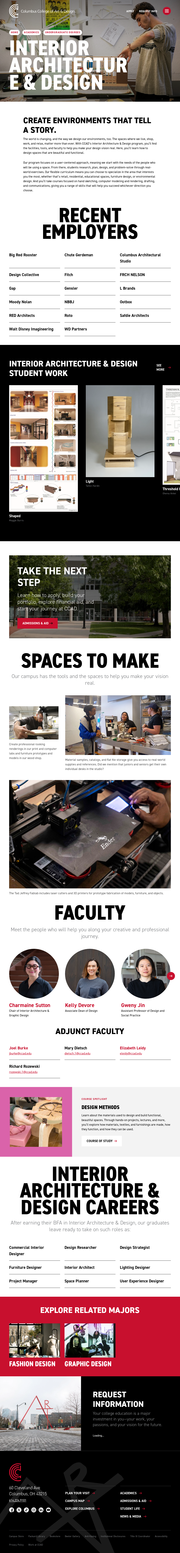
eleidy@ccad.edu (131, 1053)
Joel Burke (18, 1048)
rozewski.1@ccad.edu (23, 1072)
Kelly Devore (79, 1005)
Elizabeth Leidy (133, 1048)
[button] (167, 11)
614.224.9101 (17, 1500)
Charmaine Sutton (29, 1005)
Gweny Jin (133, 1005)
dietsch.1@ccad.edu (77, 1053)
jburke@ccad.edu (20, 1053)
